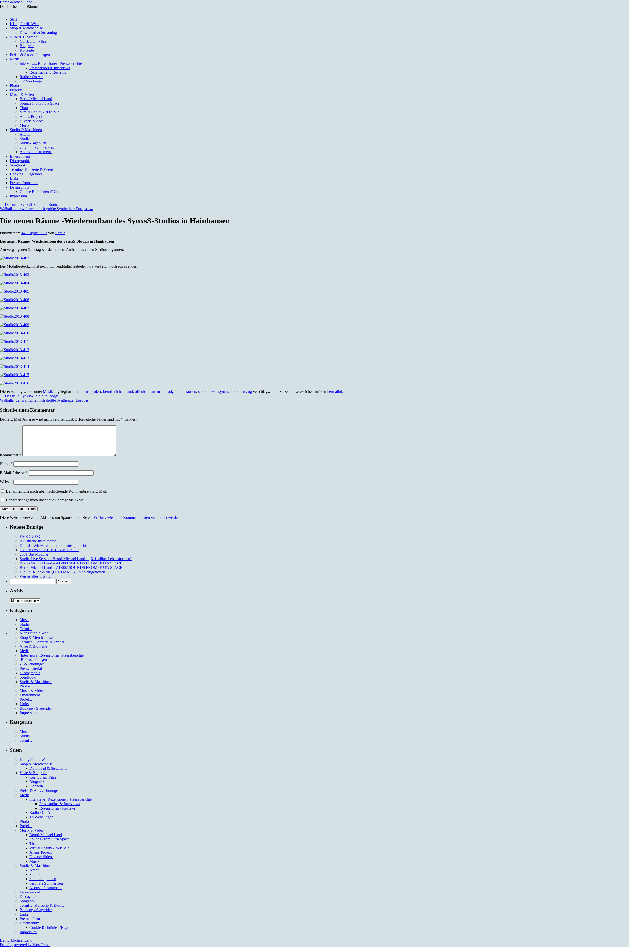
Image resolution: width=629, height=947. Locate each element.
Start (13, 19)
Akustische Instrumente (38, 541)
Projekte (16, 90)
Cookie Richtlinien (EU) (39, 192)
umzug (246, 391)
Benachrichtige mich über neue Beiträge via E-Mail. (46, 500)
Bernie (60, 233)
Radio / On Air (31, 77)
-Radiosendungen (33, 660)
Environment (20, 156)
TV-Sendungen (31, 81)
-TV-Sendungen (32, 664)
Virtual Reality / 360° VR (39, 112)
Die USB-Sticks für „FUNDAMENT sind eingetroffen (62, 572)
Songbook (18, 165)
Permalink (335, 391)
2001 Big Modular (34, 554)
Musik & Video (22, 94)
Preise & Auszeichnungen (30, 55)
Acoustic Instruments (36, 152)
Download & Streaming (38, 32)
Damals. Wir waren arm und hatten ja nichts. (54, 545)
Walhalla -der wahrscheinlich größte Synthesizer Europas (46, 209)
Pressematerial (31, 668)
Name (6, 464)
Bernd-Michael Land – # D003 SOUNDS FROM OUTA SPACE (71, 563)
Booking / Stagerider (26, 174)
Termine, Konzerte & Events (32, 169)
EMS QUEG (30, 537)
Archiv (25, 134)
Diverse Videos (31, 121)
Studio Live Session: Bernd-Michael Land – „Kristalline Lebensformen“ (76, 559)
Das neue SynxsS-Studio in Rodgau (30, 204)
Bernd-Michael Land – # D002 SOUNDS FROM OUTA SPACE (71, 567)
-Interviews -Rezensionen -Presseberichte (52, 655)
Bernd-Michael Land (16, 2)
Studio (25, 139)
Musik (24, 125)
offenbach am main (150, 391)
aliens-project (91, 391)
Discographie (20, 161)
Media (15, 59)
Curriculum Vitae (33, 41)
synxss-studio (228, 391)
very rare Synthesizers (37, 147)
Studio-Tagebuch (33, 143)
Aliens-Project (31, 116)
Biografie (27, 46)
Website (6, 482)
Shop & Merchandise (26, 28)
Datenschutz (19, 187)
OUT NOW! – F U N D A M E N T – (49, 550)
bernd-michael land (118, 391)
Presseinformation (24, 183)
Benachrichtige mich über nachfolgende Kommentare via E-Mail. (56, 491)
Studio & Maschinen (26, 130)
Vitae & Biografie (23, 37)
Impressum (18, 196)
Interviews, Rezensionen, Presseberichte (51, 63)
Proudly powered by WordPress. (25, 945)
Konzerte (27, 50)
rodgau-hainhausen (181, 391)
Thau (24, 108)
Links (14, 178)
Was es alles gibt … (35, 576)
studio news (207, 391)
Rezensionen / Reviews (47, 72)
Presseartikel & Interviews (49, 68)
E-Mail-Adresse (14, 473)
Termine (26, 629)
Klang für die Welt (24, 24)
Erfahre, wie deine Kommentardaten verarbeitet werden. (137, 517)
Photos (15, 85)
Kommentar (10, 455)
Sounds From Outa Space (39, 103)
